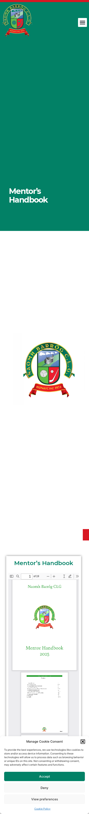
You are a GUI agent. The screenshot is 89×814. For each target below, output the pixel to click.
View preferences (44, 799)
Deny (44, 788)
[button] (83, 742)
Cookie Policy (42, 808)
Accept (44, 776)
